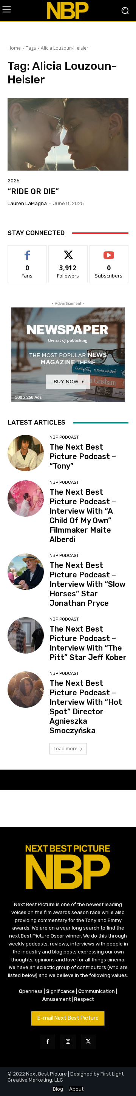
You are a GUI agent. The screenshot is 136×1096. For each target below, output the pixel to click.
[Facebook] (47, 1042)
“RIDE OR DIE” (33, 191)
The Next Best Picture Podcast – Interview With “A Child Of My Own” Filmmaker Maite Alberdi (82, 516)
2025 (14, 180)
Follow (68, 251)
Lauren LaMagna (27, 203)
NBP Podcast (64, 437)
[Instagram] (67, 1042)
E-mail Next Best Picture (68, 1018)
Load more (65, 748)
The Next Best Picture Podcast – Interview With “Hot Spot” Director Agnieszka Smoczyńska (85, 707)
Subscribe (109, 251)
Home (14, 48)
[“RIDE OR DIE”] (68, 134)
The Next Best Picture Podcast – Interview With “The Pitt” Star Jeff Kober (88, 643)
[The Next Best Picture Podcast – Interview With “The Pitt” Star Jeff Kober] (26, 635)
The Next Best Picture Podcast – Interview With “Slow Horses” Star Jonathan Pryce (87, 584)
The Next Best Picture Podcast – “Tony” (82, 456)
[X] (88, 1042)
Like (27, 251)
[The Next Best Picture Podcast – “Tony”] (26, 453)
